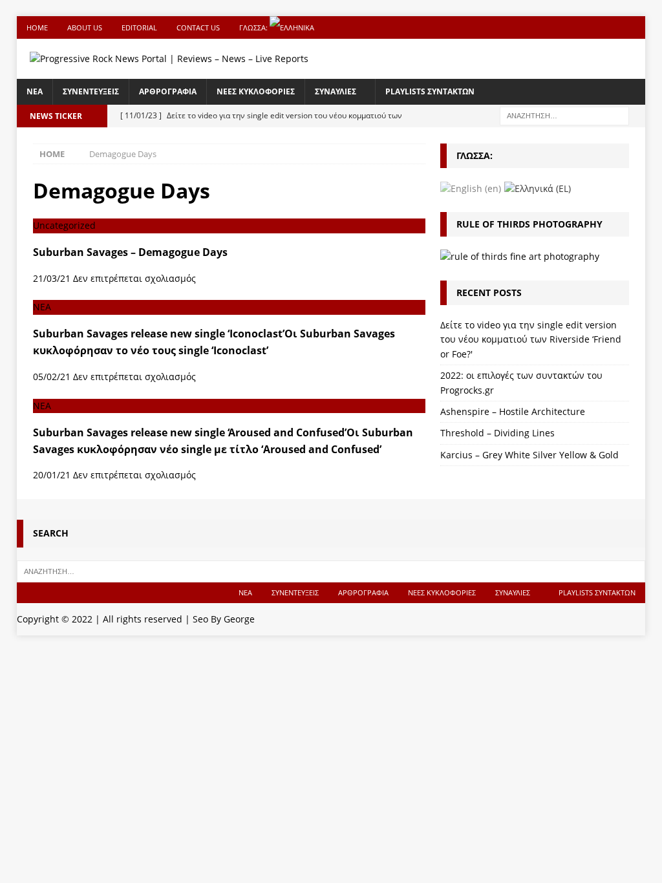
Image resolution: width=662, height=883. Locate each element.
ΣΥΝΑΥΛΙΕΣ (335, 91)
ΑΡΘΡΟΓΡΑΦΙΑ (168, 91)
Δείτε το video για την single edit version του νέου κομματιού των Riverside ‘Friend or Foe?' (530, 339)
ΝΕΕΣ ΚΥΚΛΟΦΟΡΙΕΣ (256, 91)
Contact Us (198, 27)
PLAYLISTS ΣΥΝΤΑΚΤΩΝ (430, 91)
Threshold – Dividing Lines (497, 433)
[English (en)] (470, 188)
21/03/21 (51, 278)
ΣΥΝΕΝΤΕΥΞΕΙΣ (91, 91)
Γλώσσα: (254, 27)
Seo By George (224, 619)
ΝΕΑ (35, 91)
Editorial (139, 27)
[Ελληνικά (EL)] (537, 188)
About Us (84, 27)
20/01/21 (51, 475)
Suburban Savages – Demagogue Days (130, 252)
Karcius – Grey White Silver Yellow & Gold (529, 455)
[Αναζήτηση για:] (564, 115)
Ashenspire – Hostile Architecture (512, 411)
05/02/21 (51, 376)
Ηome (37, 27)
